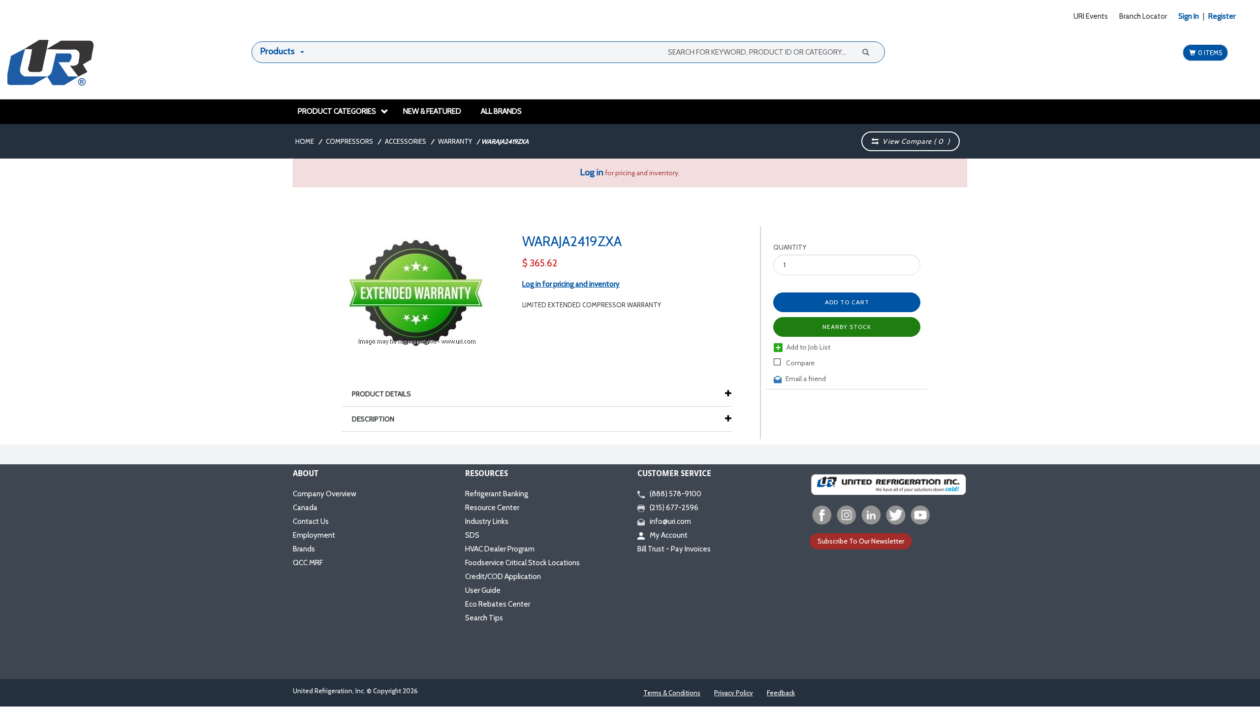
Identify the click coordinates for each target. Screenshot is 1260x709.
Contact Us (311, 521)
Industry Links (486, 521)
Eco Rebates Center (497, 604)
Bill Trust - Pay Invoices (674, 549)
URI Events (1090, 16)
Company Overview (324, 493)
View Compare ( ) (914, 141)
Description (373, 419)
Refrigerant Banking (496, 493)
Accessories (405, 141)
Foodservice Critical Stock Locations (522, 562)
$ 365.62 (540, 263)
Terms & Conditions (671, 693)
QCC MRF (308, 562)
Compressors (349, 141)
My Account (669, 535)
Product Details (381, 393)
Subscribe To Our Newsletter (861, 541)
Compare (800, 362)
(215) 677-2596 (674, 507)
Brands (304, 549)
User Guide (483, 590)
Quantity (789, 247)
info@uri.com (670, 521)
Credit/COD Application (503, 576)
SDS (472, 535)
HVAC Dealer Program (500, 549)
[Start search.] (865, 52)
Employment (314, 535)
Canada (305, 507)
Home (304, 141)
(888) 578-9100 (675, 493)
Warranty (455, 141)
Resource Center (492, 507)
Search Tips (484, 617)
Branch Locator (1143, 16)
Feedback (781, 693)
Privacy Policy (733, 693)
